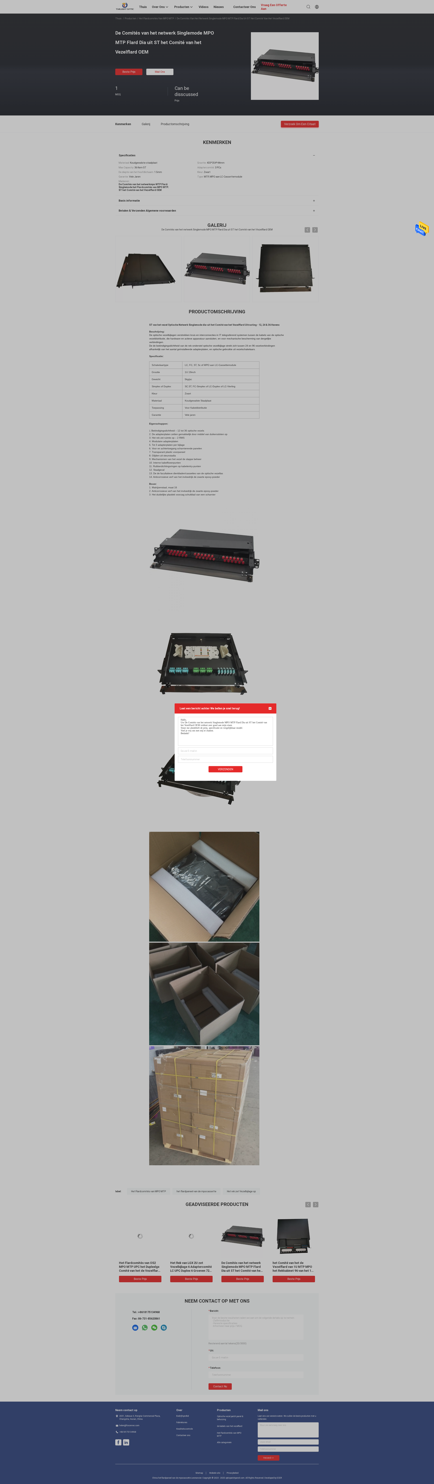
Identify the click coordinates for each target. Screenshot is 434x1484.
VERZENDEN (225, 769)
